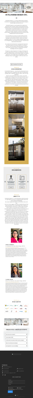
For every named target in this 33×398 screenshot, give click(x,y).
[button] (5, 181)
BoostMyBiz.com (15, 396)
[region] (16, 181)
